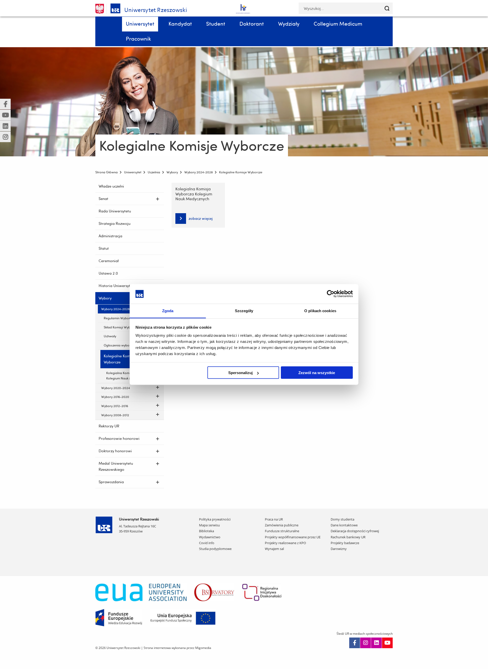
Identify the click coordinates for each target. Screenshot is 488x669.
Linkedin (376, 643)
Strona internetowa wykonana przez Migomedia (177, 648)
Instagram (365, 643)
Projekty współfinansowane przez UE (293, 537)
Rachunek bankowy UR (348, 537)
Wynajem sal (274, 548)
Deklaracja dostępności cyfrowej (355, 531)
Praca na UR (274, 519)
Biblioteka (206, 531)
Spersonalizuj (240, 373)
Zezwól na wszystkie (316, 373)
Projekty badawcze (345, 543)
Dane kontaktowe (344, 525)
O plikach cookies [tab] (320, 310)
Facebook (354, 643)
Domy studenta (342, 519)
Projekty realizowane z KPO (285, 543)
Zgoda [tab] (168, 310)
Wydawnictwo (209, 537)
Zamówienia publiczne (281, 525)
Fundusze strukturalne (282, 531)
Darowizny (339, 548)
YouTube (387, 643)
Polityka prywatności (215, 519)
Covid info (206, 543)
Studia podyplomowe (215, 548)
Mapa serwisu (209, 525)
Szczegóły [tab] (244, 310)
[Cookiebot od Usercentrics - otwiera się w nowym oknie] (330, 294)
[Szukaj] (387, 8)
